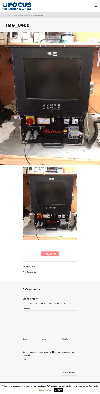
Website (65, 339)
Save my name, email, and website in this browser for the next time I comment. (49, 353)
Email (44, 339)
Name (25, 339)
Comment (26, 308)
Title (24, 360)
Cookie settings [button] (45, 390)
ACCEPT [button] (58, 390)
